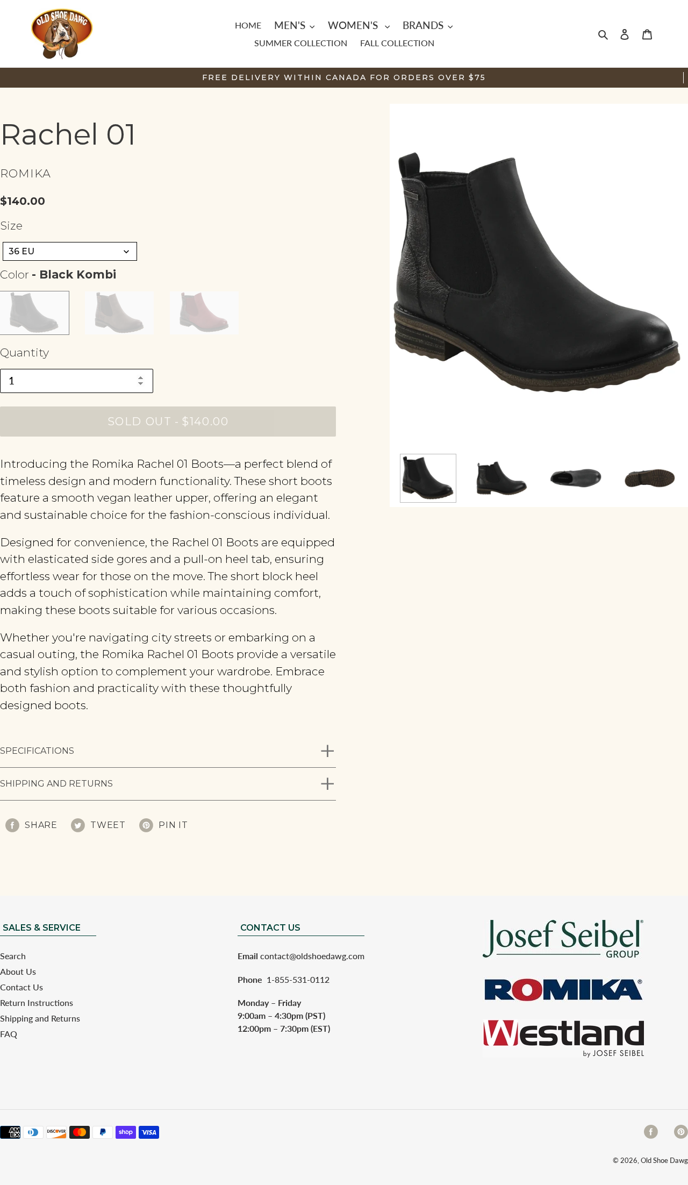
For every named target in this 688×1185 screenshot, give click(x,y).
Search (13, 956)
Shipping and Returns (56, 784)
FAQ (8, 1034)
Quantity (24, 352)
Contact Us (21, 987)
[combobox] (70, 251)
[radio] (34, 312)
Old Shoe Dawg (664, 1160)
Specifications (37, 751)
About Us (18, 971)
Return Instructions (36, 1002)
